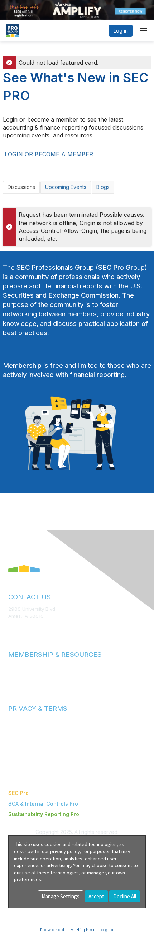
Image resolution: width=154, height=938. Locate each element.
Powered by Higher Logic (77, 929)
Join (13, 666)
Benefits (18, 673)
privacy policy (65, 851)
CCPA (14, 734)
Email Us (17, 626)
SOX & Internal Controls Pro (43, 804)
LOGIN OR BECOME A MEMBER (48, 154)
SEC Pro (18, 793)
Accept (96, 896)
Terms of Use (23, 720)
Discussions (21, 187)
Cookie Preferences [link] (32, 911)
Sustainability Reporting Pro (43, 814)
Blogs (103, 187)
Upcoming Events (65, 187)
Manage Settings (61, 896)
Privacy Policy (23, 728)
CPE (13, 680)
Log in (121, 31)
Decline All (124, 896)
